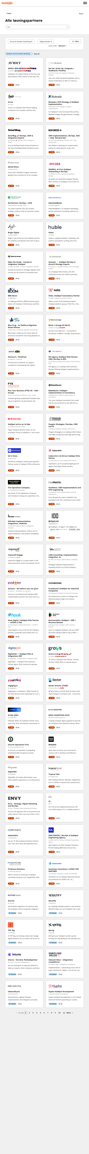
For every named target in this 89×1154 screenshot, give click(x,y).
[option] (20, 41)
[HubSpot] (7, 3)
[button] (81, 13)
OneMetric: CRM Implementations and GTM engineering (65, 489)
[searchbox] (37, 27)
